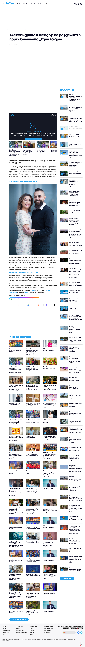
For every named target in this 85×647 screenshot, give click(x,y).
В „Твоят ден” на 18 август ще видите (48, 610)
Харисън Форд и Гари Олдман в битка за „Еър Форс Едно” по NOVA (49, 438)
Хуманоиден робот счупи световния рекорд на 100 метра (75, 300)
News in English (47, 632)
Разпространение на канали (19, 639)
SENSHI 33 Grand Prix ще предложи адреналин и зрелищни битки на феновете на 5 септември (49, 455)
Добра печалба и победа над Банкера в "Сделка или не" (16, 472)
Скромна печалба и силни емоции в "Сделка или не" (15, 527)
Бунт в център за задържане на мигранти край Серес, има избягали (75, 541)
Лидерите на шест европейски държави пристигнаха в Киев (75, 569)
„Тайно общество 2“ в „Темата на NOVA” (15, 404)
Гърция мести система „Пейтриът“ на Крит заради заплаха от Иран (75, 396)
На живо (40, 3)
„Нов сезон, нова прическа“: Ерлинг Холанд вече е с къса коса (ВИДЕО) (74, 349)
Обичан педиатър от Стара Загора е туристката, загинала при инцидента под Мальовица (75, 359)
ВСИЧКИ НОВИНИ (67, 578)
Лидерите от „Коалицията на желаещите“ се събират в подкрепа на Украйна (75, 154)
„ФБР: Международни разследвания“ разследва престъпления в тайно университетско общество (15, 492)
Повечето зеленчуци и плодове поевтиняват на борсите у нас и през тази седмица (75, 518)
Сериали (32, 632)
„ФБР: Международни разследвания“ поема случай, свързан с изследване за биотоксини (32, 510)
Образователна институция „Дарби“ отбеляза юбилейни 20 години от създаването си (33, 491)
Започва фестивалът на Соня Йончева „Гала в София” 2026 (33, 404)
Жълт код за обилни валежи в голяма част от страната (75, 173)
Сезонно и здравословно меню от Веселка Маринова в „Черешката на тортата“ (50, 510)
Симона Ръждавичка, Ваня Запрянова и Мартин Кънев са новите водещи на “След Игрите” (16, 510)
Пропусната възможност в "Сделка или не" (15, 560)
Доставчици (34, 639)
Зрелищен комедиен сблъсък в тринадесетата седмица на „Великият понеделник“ (15, 577)
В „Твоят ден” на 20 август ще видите (48, 526)
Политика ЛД (56, 639)
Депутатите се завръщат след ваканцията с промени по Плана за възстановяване (75, 183)
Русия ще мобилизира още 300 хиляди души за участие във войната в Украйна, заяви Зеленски (75, 508)
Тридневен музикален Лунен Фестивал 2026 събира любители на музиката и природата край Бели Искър (16, 543)
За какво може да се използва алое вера (74, 211)
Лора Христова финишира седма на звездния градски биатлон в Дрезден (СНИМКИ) (74, 221)
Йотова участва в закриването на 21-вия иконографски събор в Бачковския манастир (75, 430)
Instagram (27, 292)
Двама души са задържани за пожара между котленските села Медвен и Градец (75, 478)
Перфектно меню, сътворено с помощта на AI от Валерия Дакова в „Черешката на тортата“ (33, 594)
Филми (31, 634)
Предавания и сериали (21, 632)
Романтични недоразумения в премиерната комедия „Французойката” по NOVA (15, 455)
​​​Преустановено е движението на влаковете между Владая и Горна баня (74, 458)
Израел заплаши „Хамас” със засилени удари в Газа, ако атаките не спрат (75, 261)
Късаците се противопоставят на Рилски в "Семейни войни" (33, 527)
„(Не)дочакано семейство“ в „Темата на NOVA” (49, 421)
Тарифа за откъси (28, 639)
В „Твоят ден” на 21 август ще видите (48, 489)
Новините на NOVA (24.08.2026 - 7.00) (74, 135)
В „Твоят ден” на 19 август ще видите (48, 559)
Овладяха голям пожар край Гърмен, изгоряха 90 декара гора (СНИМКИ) (75, 440)
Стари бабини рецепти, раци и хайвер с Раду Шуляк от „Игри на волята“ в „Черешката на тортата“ (33, 351)
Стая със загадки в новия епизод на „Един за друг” (23, 181)
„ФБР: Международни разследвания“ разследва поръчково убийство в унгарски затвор (15, 594)
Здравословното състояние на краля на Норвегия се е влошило (75, 244)
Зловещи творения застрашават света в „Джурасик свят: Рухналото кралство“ (32, 387)
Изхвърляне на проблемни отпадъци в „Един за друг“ (23, 272)
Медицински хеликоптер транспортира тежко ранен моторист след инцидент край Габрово (75, 468)
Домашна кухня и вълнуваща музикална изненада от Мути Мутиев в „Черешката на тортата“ (50, 473)
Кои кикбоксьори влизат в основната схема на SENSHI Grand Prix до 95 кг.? (33, 421)
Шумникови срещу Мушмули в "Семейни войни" (15, 350)
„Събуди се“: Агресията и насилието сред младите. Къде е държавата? (16, 421)
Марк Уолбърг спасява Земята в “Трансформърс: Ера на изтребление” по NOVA (49, 387)
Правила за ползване (62, 639)
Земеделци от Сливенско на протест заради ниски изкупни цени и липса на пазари (75, 119)
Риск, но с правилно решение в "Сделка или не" (49, 593)
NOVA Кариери (47, 630)
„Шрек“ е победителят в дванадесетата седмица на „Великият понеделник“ (33, 612)
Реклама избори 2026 (9, 639)
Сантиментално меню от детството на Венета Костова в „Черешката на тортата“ (49, 543)
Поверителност (50, 639)
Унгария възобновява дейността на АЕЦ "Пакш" (75, 550)
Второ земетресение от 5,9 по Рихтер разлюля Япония (75, 387)
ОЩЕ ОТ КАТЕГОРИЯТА (19, 619)
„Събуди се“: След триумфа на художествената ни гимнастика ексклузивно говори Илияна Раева (16, 369)
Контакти (39, 639)
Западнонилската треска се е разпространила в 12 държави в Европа (75, 370)
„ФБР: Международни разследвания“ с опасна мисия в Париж (33, 542)
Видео (4, 634)
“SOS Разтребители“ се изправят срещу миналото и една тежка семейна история (33, 368)
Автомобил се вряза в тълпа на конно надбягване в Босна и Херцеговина (75, 488)
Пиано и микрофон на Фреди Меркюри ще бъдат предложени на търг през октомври (75, 203)
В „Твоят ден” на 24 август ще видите (48, 349)
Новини (18, 3)
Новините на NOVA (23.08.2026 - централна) (74, 308)
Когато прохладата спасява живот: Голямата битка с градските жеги (74, 193)
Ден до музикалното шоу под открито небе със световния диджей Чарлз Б (50, 405)
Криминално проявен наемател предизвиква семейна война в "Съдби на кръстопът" (16, 438)
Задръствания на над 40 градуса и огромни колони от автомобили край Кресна (75, 339)
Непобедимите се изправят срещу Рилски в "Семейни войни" (33, 560)
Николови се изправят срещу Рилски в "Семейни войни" (16, 611)
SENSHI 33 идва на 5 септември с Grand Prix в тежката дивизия (33, 575)
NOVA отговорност (48, 628)
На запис (33, 3)
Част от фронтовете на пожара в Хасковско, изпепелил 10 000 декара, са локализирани (75, 108)
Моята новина (6, 632)
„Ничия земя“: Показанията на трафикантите (30, 438)
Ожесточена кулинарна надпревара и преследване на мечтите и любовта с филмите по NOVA (16, 388)
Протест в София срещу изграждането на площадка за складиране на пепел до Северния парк (75, 318)
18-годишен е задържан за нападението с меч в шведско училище (75, 449)
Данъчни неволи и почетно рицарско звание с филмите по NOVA (32, 454)
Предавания (33, 630)
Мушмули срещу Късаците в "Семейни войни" (32, 472)
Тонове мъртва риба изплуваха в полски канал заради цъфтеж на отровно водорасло (75, 498)
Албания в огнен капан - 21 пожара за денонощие (75, 405)
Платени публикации (5, 640)
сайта (33, 290)
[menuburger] (3, 3)
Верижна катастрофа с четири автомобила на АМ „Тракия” (75, 421)
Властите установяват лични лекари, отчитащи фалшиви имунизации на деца (75, 329)
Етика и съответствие (71, 639)
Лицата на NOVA (20, 630)
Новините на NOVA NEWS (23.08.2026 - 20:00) (75, 291)
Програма (26, 3)
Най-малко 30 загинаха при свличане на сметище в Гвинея (75, 252)
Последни (5, 628)
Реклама (3, 639)
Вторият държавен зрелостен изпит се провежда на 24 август (75, 284)
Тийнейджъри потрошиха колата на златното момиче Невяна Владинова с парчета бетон (75, 97)
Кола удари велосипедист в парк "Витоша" (75, 413)
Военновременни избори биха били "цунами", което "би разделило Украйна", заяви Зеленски (75, 559)
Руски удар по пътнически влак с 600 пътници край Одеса (75, 379)
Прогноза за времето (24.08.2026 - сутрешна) (75, 127)
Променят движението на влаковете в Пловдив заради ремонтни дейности (75, 164)
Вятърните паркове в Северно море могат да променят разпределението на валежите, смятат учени (75, 233)
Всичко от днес (6, 630)
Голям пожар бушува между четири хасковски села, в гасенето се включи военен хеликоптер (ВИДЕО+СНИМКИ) (74, 530)
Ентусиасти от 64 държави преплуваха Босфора (75, 144)
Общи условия (44, 639)
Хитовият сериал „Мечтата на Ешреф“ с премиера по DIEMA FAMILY (49, 576)
